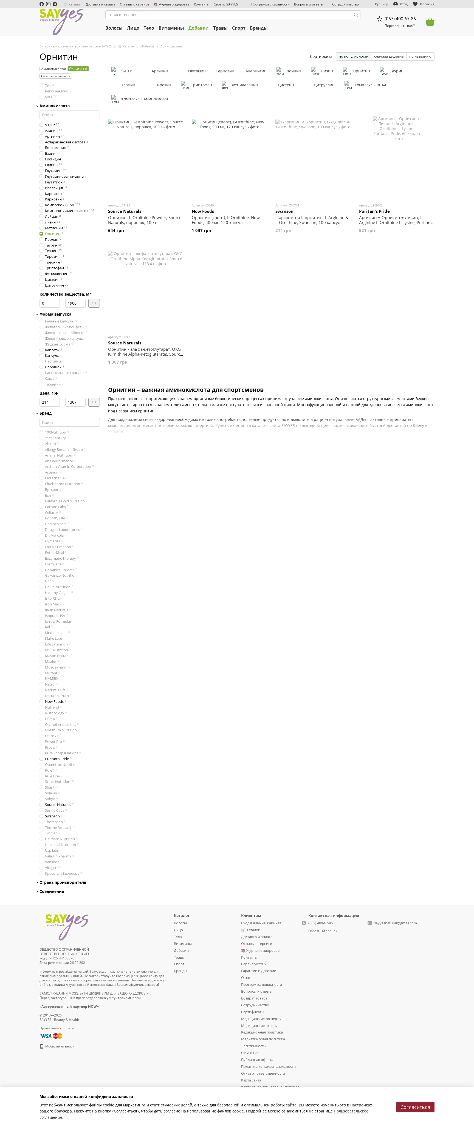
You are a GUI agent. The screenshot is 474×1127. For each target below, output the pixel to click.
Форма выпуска (55, 314)
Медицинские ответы (259, 1025)
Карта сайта (251, 1080)
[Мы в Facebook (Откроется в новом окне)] (42, 4)
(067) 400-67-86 (400, 19)
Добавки (198, 28)
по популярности (353, 56)
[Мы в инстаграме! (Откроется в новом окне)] (48, 4)
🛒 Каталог (72, 4)
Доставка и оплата (100, 4)
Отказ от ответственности (263, 1073)
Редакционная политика (262, 1032)
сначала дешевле (389, 56)
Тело (149, 28)
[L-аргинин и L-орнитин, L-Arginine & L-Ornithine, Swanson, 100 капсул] (313, 157)
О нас (245, 977)
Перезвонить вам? (400, 26)
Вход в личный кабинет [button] (261, 923)
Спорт (239, 28)
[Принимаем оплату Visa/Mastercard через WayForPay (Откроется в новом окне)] (51, 1035)
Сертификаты (252, 1011)
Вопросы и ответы (308, 4)
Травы (220, 28)
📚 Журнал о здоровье (172, 4)
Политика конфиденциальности (268, 1066)
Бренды (259, 28)
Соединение (52, 891)
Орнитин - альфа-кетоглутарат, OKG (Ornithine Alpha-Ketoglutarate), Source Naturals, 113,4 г (145, 354)
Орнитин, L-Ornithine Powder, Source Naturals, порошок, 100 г (144, 220)
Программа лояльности (270, 4)
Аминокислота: (53, 68)
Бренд (46, 413)
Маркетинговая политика (263, 1039)
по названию (420, 56)
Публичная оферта (257, 1059)
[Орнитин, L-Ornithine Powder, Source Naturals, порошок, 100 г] (146, 157)
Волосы (114, 28)
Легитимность (253, 1045)
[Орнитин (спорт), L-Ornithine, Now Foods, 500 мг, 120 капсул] (229, 157)
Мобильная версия (60, 1046)
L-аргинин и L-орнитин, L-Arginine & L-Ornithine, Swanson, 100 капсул (311, 220)
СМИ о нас (250, 1052)
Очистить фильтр (55, 76)
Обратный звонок (322, 931)
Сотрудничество (345, 4)
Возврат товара (254, 998)
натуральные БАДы (347, 419)
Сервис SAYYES (226, 4)
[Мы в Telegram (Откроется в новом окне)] (55, 4)
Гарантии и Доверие (258, 970)
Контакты (201, 4)
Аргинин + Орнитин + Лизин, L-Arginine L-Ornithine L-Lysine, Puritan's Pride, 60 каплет (396, 222)
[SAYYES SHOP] (67, 926)
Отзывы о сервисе (134, 4)
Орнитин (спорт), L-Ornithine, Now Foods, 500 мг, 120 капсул (226, 220)
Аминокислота (55, 105)
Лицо (133, 28)
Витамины (171, 28)
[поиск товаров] (356, 14)
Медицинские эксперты (261, 1018)
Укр (385, 4)
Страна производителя (63, 882)
